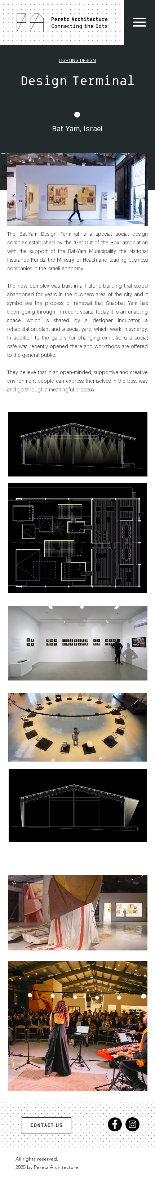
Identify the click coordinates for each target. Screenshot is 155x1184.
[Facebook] (115, 1124)
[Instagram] (132, 1124)
